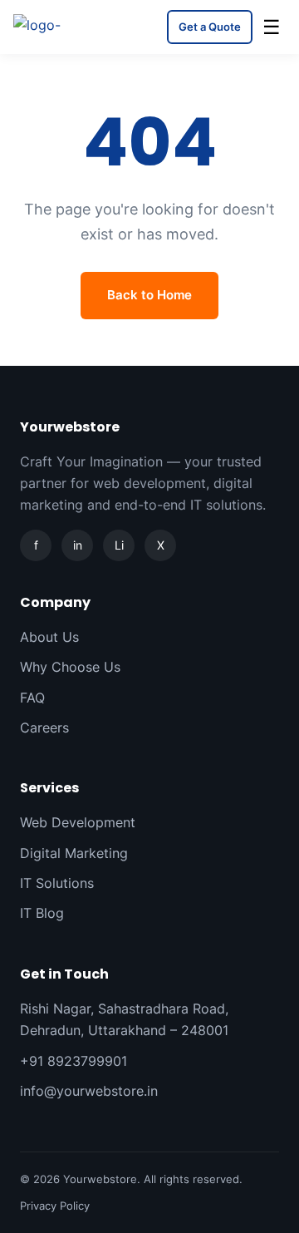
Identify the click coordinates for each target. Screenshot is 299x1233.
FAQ (32, 697)
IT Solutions (57, 883)
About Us (49, 637)
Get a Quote (210, 26)
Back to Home (149, 295)
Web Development (77, 822)
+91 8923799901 (73, 1061)
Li (119, 545)
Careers (44, 727)
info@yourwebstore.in (89, 1091)
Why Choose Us (70, 666)
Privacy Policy (55, 1205)
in (77, 545)
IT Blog (42, 913)
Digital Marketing (74, 853)
